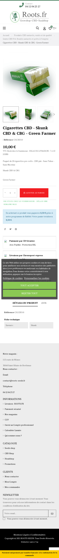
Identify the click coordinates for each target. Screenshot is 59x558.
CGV (7, 419)
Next (54, 114)
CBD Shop (9, 453)
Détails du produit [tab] (25, 302)
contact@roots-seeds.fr (14, 380)
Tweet (10, 229)
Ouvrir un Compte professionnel (19, 425)
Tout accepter (29, 285)
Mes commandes (12, 487)
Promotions (10, 464)
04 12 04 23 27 (32, 6)
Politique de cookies (13, 278)
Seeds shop (10, 448)
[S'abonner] (52, 513)
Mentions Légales (22, 534)
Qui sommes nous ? (13, 435)
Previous (5, 114)
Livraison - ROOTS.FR (14, 403)
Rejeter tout (29, 293)
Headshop (9, 458)
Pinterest (16, 229)
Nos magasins (11, 414)
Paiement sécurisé (13, 409)
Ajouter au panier (35, 193)
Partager (5, 229)
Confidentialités (38, 534)
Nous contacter (12, 476)
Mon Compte (11, 481)
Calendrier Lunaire (13, 430)
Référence (8, 140)
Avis (43, 302)
